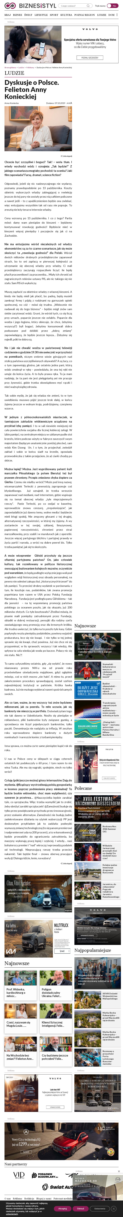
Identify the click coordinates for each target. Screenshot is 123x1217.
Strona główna (10, 67)
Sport (54, 15)
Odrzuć (80, 1208)
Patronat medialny (63, 1198)
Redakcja (29, 1198)
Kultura (66, 15)
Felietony (30, 67)
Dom (111, 15)
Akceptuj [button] (62, 1208)
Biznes (17, 15)
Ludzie (101, 15)
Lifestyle (41, 15)
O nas (7, 1198)
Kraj (7, 15)
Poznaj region (84, 15)
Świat (28, 15)
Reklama (17, 1198)
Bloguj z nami (43, 1198)
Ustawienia (99, 1208)
